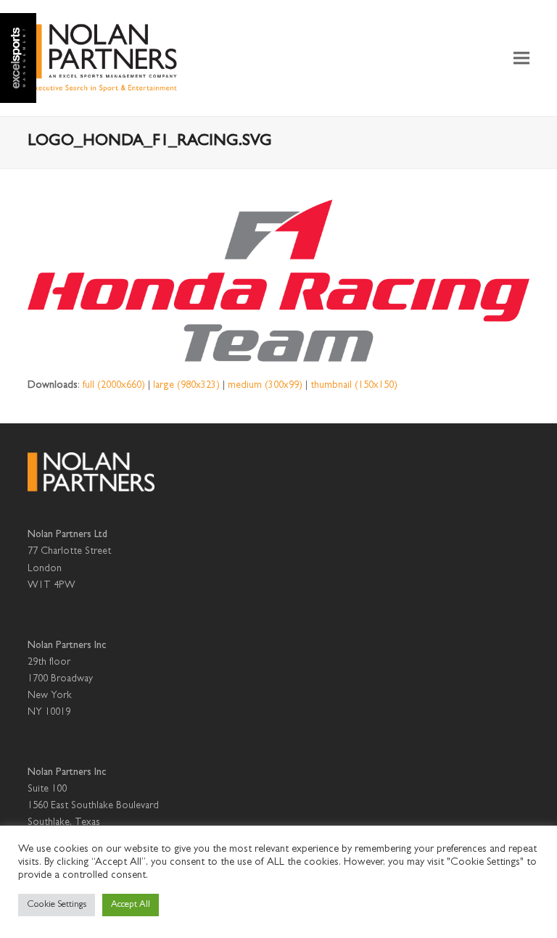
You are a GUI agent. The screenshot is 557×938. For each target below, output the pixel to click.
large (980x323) (186, 386)
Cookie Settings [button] (56, 905)
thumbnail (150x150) (353, 386)
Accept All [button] (130, 905)
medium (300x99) (265, 386)
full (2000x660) (114, 386)
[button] (521, 58)
